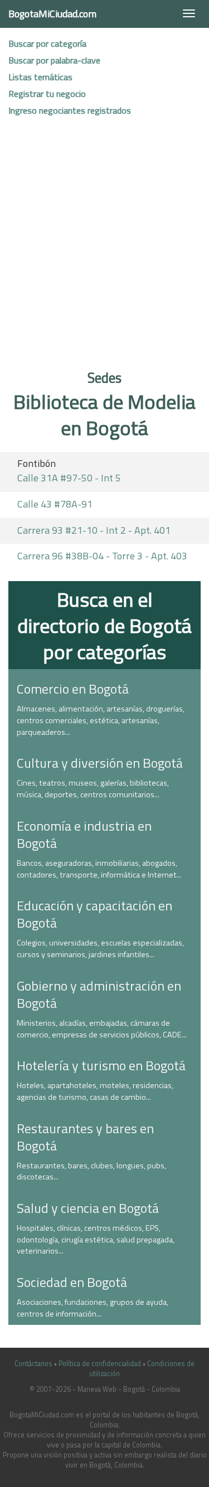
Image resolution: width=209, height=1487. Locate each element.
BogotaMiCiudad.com (52, 13)
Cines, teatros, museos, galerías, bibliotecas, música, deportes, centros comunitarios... (93, 789)
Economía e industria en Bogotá (84, 834)
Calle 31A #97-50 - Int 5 (69, 477)
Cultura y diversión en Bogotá (100, 763)
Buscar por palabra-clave (54, 60)
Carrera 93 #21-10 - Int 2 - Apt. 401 (94, 530)
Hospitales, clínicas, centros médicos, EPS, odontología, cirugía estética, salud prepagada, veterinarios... (95, 1239)
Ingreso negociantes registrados (69, 110)
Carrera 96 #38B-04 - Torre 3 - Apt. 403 (102, 555)
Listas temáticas (40, 77)
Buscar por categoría (47, 43)
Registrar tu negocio (47, 93)
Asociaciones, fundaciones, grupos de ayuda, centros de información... (92, 1308)
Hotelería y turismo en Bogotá (101, 1065)
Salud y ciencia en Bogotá (88, 1208)
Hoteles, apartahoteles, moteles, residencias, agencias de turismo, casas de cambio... (95, 1091)
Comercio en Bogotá (73, 689)
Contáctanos (33, 1363)
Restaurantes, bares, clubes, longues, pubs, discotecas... (91, 1171)
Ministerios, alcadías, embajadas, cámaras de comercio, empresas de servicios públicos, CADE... (102, 1029)
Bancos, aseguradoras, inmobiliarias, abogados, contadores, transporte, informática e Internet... (99, 869)
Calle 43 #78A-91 (55, 503)
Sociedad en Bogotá (72, 1282)
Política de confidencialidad (100, 1363)
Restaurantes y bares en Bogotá (85, 1137)
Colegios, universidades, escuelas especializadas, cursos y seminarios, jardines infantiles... (100, 949)
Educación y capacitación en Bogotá (94, 914)
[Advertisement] (104, 247)
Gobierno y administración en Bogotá (99, 994)
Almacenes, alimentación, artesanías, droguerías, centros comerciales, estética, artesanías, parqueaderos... (100, 720)
